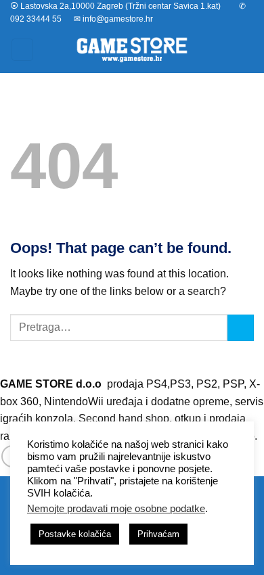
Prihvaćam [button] (158, 534)
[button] (22, 50)
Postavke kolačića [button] (75, 534)
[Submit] (240, 328)
